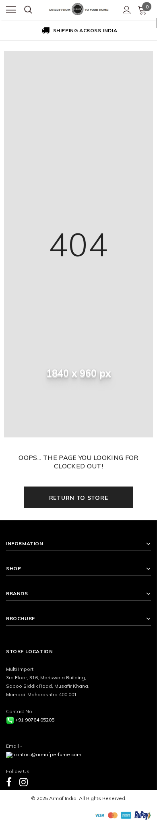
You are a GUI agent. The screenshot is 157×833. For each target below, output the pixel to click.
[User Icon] (127, 10)
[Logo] (79, 8)
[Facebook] (9, 781)
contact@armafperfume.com (47, 754)
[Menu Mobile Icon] (11, 10)
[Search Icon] (28, 10)
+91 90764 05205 (34, 720)
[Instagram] (23, 781)
